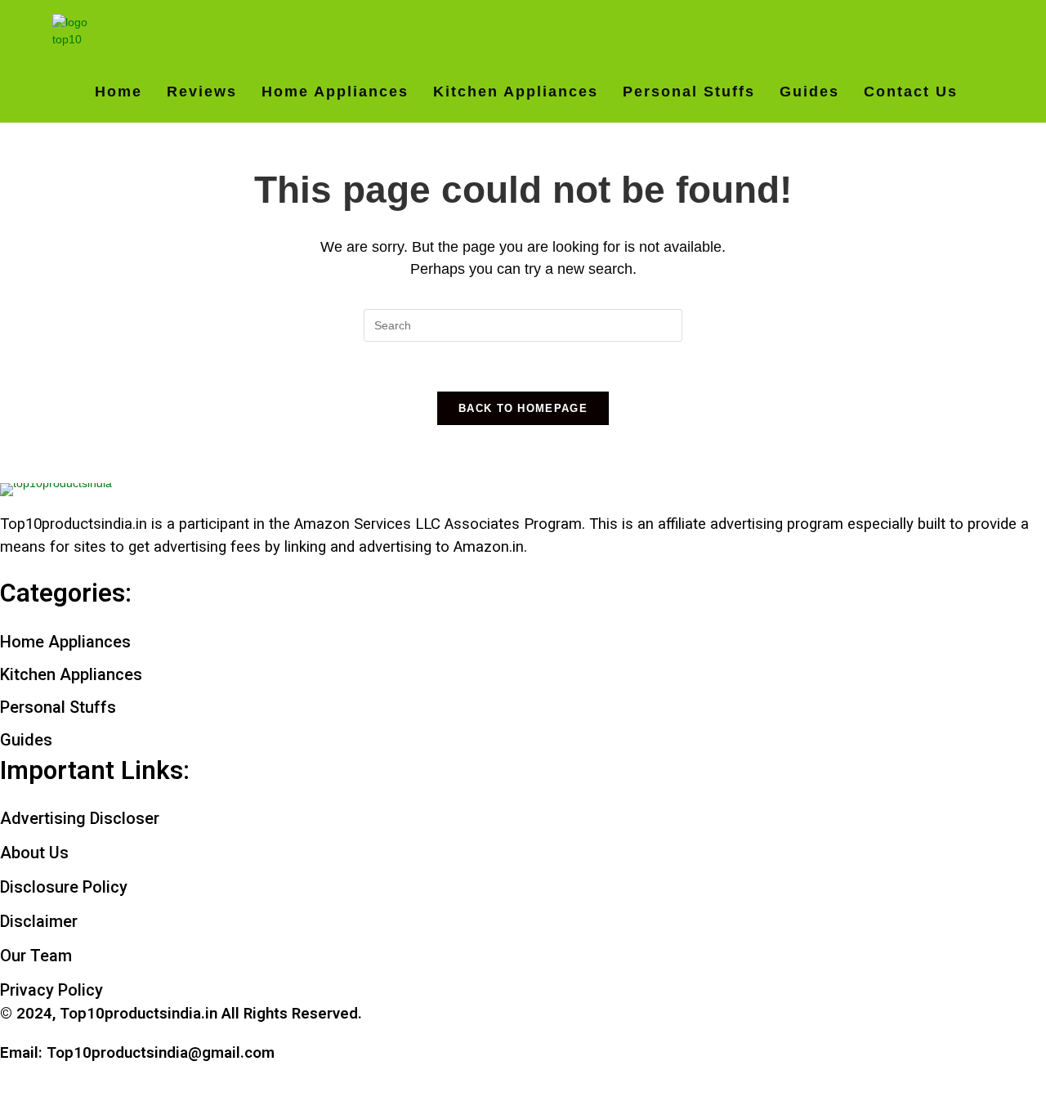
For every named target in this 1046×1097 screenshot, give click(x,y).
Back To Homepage (523, 408)
